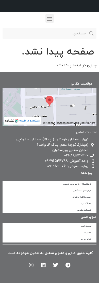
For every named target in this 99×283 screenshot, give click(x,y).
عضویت (87, 232)
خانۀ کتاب (86, 203)
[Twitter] (56, 265)
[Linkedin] (43, 265)
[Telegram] (68, 265)
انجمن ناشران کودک (82, 197)
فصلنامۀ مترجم (84, 210)
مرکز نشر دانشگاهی (82, 190)
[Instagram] (31, 265)
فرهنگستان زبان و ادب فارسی (77, 184)
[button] (49, 18)
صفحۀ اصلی (86, 226)
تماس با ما (86, 239)
